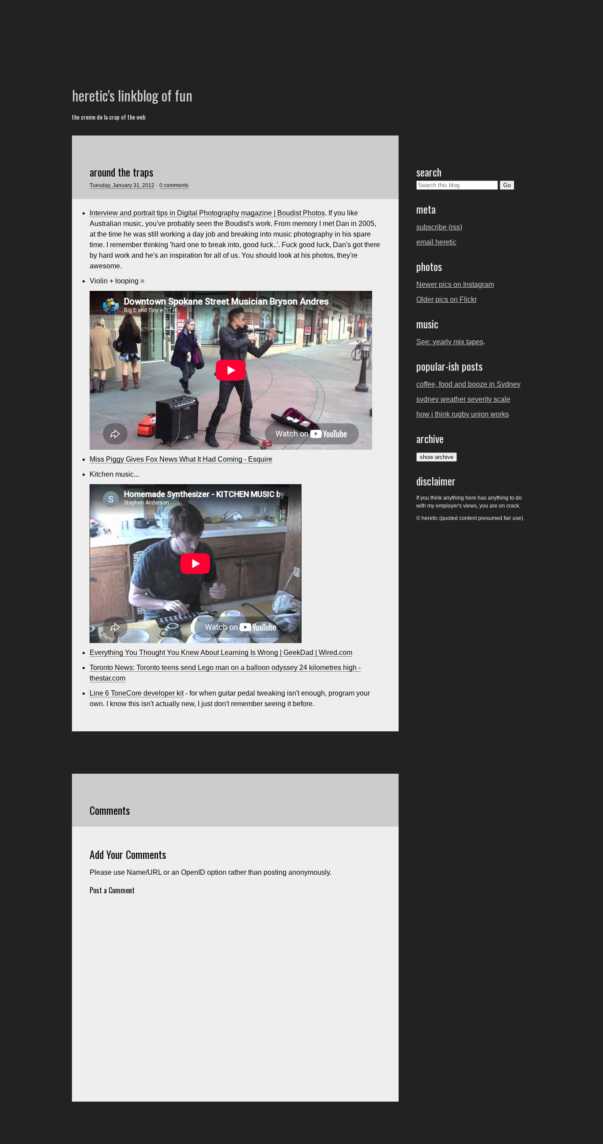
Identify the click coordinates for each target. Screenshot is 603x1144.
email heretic (436, 242)
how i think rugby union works (462, 414)
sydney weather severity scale (463, 399)
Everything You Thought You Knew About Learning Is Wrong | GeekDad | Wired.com (221, 652)
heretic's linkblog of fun (132, 95)
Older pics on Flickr (446, 299)
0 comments (173, 185)
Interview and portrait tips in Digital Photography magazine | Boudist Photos (207, 213)
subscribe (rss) (439, 227)
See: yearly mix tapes (449, 342)
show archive (436, 457)
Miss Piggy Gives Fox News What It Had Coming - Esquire (181, 459)
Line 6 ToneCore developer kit (137, 693)
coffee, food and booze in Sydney (468, 384)
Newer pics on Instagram (455, 284)
